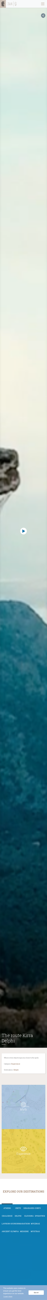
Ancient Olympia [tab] (10, 1231)
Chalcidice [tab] (7, 1216)
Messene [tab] (24, 1231)
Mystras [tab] (35, 1231)
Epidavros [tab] (40, 1216)
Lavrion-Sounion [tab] (10, 1223)
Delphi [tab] (18, 1216)
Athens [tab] (7, 1208)
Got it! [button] (36, 1292)
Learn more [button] (7, 1296)
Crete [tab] (18, 1208)
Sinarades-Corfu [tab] (32, 1208)
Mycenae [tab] (35, 1223)
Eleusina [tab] (29, 1216)
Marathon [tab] (24, 1223)
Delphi (16, 1070)
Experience (15, 1064)
